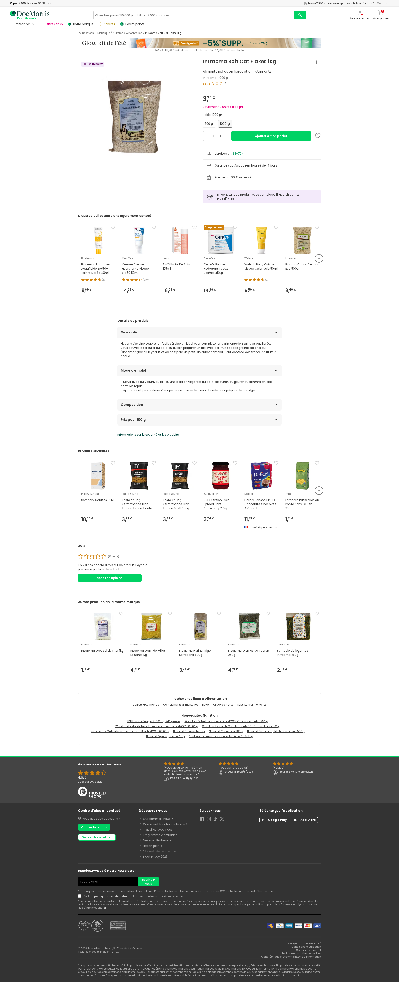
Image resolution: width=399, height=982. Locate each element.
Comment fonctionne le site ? (165, 824)
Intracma (209, 78)
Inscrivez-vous (149, 881)
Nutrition (118, 33)
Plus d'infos (225, 199)
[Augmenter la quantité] (220, 135)
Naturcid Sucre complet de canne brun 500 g (276, 731)
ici (104, 907)
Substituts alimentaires (251, 704)
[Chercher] (300, 15)
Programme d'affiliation (160, 835)
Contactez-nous (94, 827)
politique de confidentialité (112, 896)
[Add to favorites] (317, 136)
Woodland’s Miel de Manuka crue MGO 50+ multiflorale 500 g (241, 726)
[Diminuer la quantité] (206, 135)
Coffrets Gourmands (146, 704)
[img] (137, 110)
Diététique (103, 33)
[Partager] (316, 62)
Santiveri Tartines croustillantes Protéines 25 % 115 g (221, 736)
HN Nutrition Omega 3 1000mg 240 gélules (153, 721)
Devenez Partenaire (157, 840)
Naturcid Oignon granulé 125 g (165, 736)
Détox (205, 704)
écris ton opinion (110, 578)
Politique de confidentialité (304, 943)
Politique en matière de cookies (301, 953)
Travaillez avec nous (157, 830)
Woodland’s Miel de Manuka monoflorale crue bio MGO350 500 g (156, 726)
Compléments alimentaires (180, 704)
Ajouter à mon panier (271, 136)
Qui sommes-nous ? (158, 819)
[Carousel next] (319, 258)
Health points (152, 846)
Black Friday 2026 (155, 857)
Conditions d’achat (308, 950)
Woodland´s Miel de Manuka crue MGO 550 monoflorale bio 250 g (226, 721)
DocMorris (88, 33)
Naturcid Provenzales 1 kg (189, 731)
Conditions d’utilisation (306, 947)
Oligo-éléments (223, 704)
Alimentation (134, 33)
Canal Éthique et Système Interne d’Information (291, 957)
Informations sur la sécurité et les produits (148, 435)
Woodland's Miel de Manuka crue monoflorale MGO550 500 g (130, 731)
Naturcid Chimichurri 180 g (226, 731)
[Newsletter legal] (80, 896)
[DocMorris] (29, 15)
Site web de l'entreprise (160, 851)
